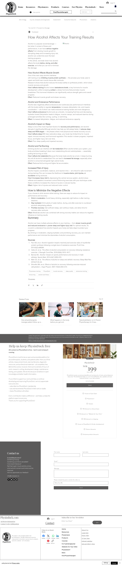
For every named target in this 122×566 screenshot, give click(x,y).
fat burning (32, 274)
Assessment (57, 20)
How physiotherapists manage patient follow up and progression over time (32, 321)
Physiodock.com (9, 517)
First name (57, 452)
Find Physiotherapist (69, 556)
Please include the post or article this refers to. (67, 479)
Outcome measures (70, 20)
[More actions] (93, 32)
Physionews (83, 20)
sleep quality (69, 271)
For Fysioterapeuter (68, 544)
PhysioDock (46, 271)
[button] (86, 12)
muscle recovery (58, 271)
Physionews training (34, 271)
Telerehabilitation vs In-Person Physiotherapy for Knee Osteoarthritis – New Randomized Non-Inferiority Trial (90, 321)
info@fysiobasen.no (13, 476)
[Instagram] (17, 479)
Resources (65, 532)
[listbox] (86, 12)
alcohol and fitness (43, 274)
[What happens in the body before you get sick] (61, 309)
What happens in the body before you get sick (59, 321)
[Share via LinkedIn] (37, 285)
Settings (106, 563)
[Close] (120, 563)
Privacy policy (16, 563)
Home (64, 529)
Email (55, 461)
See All (101, 299)
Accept (114, 563)
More (63, 553)
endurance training (81, 271)
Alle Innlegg (22, 20)
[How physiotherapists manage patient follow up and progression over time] (32, 309)
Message (56, 468)
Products (65, 538)
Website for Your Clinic (69, 547)
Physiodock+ (66, 550)
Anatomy (93, 20)
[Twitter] (11, 479)
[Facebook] (9, 479)
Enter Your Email (67, 521)
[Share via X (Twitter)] (33, 285)
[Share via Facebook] (29, 285)
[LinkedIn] (14, 479)
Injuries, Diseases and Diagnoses (40, 20)
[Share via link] (42, 285)
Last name (85, 452)
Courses (65, 541)
